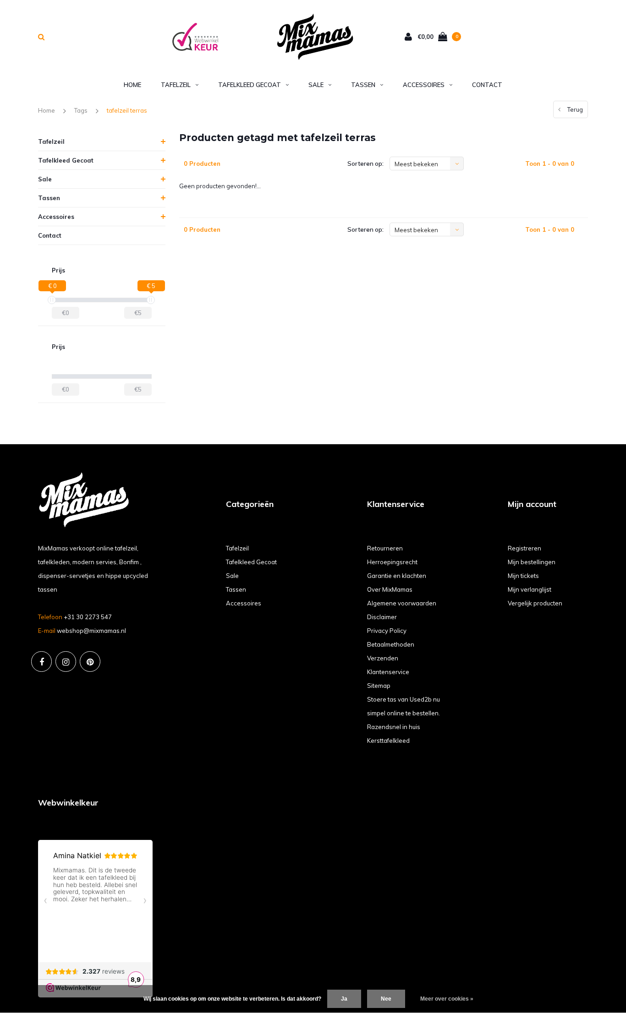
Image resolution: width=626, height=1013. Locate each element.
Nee (386, 999)
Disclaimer (382, 617)
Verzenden (382, 658)
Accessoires (424, 84)
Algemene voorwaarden (401, 603)
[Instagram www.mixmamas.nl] (65, 661)
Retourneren (385, 548)
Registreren (524, 548)
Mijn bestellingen (531, 562)
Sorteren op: (365, 163)
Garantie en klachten (396, 575)
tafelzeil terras (127, 110)
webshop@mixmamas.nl (91, 630)
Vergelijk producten (535, 603)
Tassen (363, 84)
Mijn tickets (523, 575)
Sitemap (378, 685)
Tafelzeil (176, 84)
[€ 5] (151, 300)
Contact (487, 84)
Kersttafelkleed (388, 740)
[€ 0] (52, 300)
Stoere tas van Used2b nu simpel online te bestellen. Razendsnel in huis (403, 713)
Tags (81, 110)
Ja (344, 999)
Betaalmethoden (390, 644)
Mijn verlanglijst (529, 589)
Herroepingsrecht (392, 562)
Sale (316, 84)
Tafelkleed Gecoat (249, 84)
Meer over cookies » (446, 999)
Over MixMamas (389, 589)
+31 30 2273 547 (88, 617)
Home (132, 84)
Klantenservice (388, 671)
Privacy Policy (386, 630)
